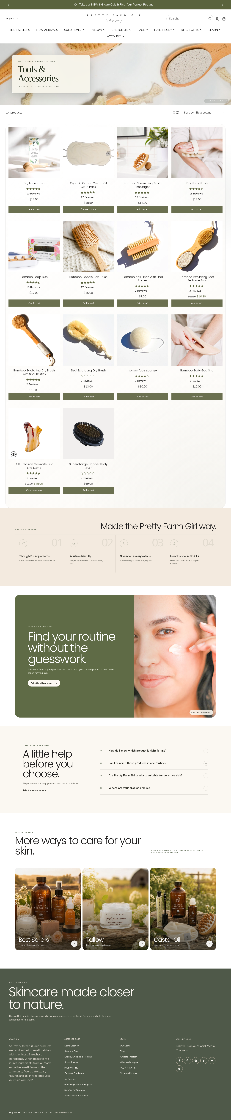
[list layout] (174, 112)
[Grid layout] (178, 112)
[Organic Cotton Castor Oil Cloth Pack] (88, 153)
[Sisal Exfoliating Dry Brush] (88, 340)
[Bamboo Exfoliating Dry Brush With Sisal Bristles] (34, 340)
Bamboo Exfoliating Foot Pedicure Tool (197, 278)
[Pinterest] (187, 1060)
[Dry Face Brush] (34, 153)
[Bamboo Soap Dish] (34, 246)
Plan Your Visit (145, 5)
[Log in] (216, 18)
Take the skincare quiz (44, 683)
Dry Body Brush (197, 183)
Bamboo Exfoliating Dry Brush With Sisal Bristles (34, 372)
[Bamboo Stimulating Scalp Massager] (142, 153)
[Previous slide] (8, 5)
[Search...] (210, 19)
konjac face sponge (143, 370)
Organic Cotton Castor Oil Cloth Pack (88, 185)
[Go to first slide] (222, 5)
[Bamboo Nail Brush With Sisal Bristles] (142, 246)
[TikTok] (203, 1060)
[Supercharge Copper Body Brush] (88, 433)
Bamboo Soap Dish (34, 277)
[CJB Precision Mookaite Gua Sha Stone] (34, 433)
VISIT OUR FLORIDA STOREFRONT (104, 5)
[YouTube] (212, 1060)
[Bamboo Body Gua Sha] (197, 340)
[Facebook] (179, 1060)
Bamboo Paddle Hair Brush (88, 277)
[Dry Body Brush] (197, 153)
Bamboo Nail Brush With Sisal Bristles (142, 278)
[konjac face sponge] (142, 340)
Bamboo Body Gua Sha (197, 370)
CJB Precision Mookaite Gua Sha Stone (34, 466)
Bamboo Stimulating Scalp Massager (143, 185)
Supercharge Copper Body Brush (88, 466)
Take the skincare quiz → (35, 790)
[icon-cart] (223, 19)
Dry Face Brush (34, 183)
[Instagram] (195, 1060)
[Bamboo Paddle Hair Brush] (88, 246)
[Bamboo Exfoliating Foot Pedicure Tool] (197, 246)
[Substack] (179, 1068)
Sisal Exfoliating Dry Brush (88, 370)
